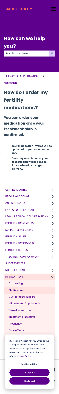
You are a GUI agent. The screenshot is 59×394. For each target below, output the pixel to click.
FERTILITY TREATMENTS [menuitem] (19, 223)
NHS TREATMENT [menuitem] (15, 270)
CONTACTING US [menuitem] (15, 203)
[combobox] (26, 54)
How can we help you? (24, 42)
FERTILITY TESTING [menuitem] (16, 249)
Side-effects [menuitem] (16, 330)
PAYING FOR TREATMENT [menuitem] (19, 209)
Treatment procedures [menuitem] (22, 316)
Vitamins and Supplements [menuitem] (25, 303)
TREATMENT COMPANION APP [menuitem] (22, 256)
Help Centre (11, 75)
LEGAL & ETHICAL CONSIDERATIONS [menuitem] (26, 216)
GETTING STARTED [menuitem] (16, 189)
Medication (10, 82)
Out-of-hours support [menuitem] (22, 296)
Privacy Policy (24, 356)
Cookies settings (30, 364)
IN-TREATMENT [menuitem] (14, 276)
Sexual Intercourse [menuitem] (20, 310)
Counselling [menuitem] (16, 283)
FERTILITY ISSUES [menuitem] (15, 236)
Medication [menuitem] (16, 290)
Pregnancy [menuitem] (15, 323)
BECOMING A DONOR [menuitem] (17, 196)
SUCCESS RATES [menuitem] (15, 263)
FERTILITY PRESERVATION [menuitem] (20, 243)
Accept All (29, 372)
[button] (52, 190)
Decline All (29, 380)
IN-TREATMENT (32, 75)
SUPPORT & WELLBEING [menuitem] (19, 229)
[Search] (52, 54)
